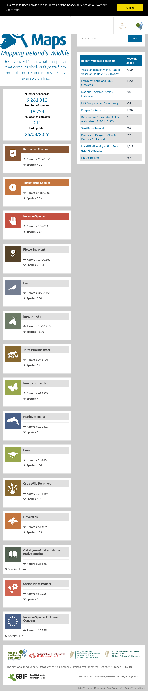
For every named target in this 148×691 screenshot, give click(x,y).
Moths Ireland (90, 157)
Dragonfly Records (93, 110)
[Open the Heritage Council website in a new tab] (47, 657)
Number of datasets (37, 116)
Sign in (122, 27)
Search (135, 38)
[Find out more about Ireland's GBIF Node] (26, 676)
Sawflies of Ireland (92, 128)
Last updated (37, 128)
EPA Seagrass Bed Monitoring (99, 103)
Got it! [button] (130, 7)
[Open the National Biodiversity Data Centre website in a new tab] (139, 25)
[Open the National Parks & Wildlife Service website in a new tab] (123, 657)
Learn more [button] (13, 9)
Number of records (37, 93)
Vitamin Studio (138, 688)
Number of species (37, 105)
